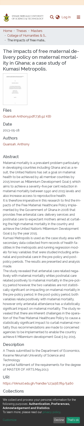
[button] (57, 17)
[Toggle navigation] (78, 17)
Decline (59, 419)
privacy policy (51, 412)
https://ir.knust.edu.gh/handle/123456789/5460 (38, 383)
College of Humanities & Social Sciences (26, 35)
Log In (66, 17)
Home (7, 31)
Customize (9, 419)
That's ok (73, 419)
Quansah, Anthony (16, 144)
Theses (21, 31)
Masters (36, 31)
